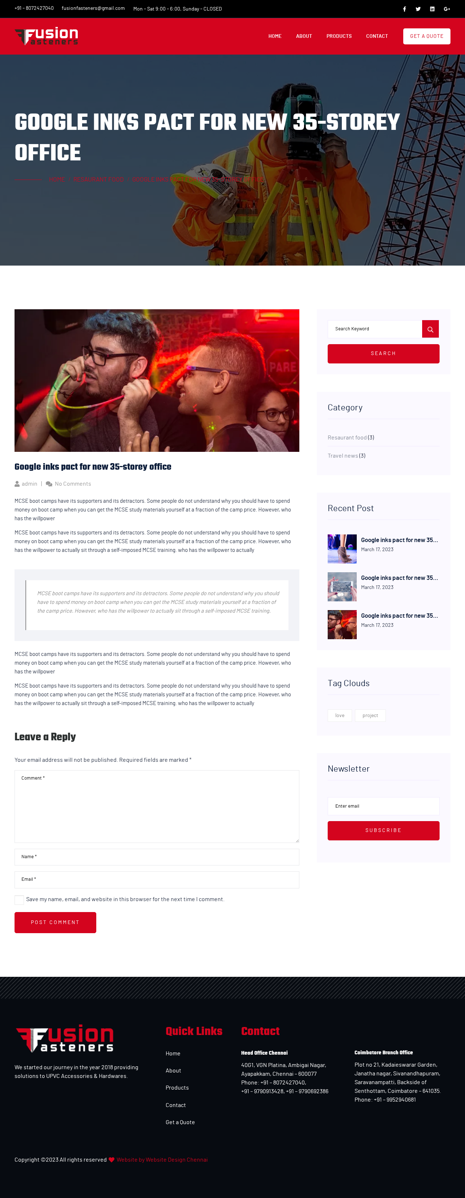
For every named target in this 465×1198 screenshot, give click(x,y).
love (339, 715)
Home (173, 1053)
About (173, 1071)
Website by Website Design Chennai (162, 1160)
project (370, 715)
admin (29, 484)
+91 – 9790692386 (307, 1091)
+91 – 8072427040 (282, 1083)
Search (383, 353)
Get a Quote (180, 1122)
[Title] (404, 9)
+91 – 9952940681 (394, 1100)
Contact (176, 1105)
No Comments (73, 484)
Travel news (343, 456)
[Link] (46, 36)
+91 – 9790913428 (262, 1091)
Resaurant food (347, 438)
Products (177, 1088)
